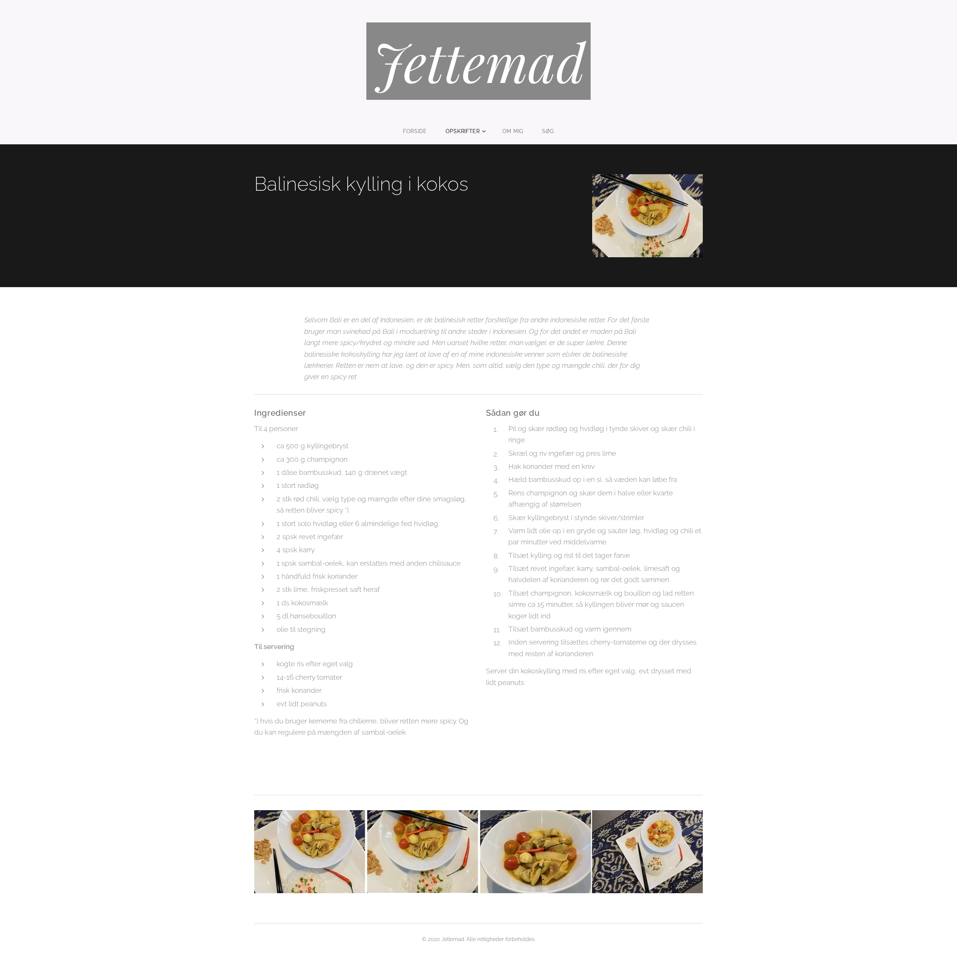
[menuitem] (419, 131)
